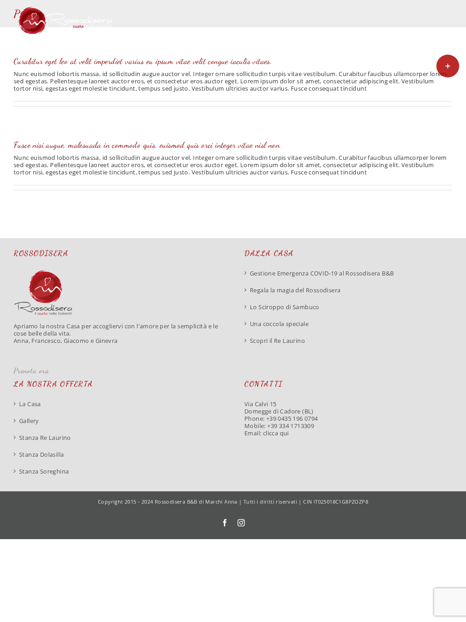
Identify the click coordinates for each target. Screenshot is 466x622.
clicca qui (276, 433)
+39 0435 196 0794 (292, 418)
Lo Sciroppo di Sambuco (284, 307)
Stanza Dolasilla (41, 454)
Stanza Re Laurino (45, 437)
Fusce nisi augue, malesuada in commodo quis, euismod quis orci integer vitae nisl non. (147, 145)
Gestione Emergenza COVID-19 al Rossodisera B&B (322, 273)
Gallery (29, 420)
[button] (438, 55)
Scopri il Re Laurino (277, 340)
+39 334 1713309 (290, 426)
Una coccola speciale (279, 323)
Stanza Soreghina (44, 471)
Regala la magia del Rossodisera (295, 290)
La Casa (30, 404)
